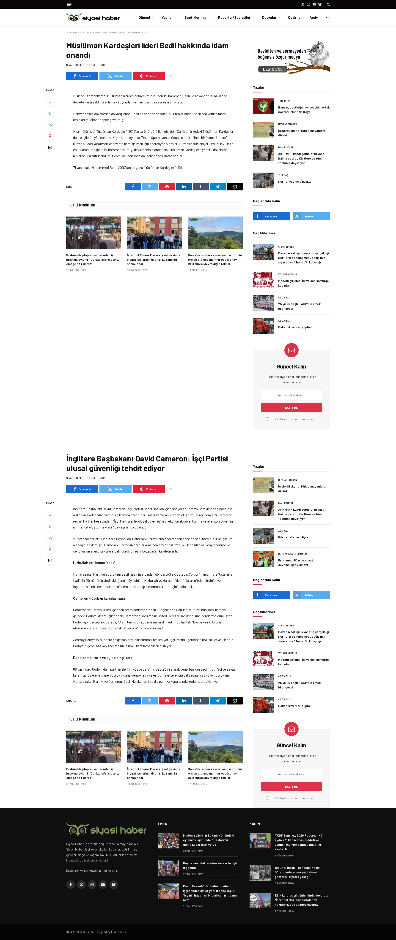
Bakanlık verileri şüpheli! (296, 327)
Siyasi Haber (74, 65)
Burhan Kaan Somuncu (292, 554)
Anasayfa (71, 32)
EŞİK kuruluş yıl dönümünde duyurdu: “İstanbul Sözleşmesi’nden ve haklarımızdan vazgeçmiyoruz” (301, 899)
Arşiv (314, 17)
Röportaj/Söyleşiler (234, 17)
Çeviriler (295, 17)
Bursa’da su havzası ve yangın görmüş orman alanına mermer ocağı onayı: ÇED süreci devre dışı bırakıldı (215, 259)
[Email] (50, 147)
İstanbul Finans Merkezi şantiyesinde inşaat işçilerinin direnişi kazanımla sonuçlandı (153, 259)
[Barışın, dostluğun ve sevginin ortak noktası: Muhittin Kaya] (263, 106)
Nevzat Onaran (287, 124)
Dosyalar (269, 17)
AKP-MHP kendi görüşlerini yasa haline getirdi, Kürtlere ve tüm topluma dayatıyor (301, 158)
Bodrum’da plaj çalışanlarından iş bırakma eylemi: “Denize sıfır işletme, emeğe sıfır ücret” (92, 259)
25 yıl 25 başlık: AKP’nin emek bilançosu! (299, 306)
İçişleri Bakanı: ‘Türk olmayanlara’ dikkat (302, 133)
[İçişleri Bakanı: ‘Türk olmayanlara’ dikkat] (263, 130)
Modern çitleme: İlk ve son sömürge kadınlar (303, 283)
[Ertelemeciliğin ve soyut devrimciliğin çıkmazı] (263, 559)
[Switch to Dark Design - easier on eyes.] (327, 17)
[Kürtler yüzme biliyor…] (263, 180)
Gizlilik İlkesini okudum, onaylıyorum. (293, 419)
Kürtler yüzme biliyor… (294, 181)
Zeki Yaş (283, 175)
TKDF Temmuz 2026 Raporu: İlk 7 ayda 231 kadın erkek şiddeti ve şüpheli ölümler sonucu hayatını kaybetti (298, 842)
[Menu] (69, 4)
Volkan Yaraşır (287, 274)
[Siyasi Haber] (93, 17)
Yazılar (167, 17)
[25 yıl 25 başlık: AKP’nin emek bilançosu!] (263, 303)
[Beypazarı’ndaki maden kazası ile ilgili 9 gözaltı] (168, 868)
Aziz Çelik (284, 297)
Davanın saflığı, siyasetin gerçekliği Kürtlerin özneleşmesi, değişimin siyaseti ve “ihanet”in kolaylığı (303, 257)
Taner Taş (284, 101)
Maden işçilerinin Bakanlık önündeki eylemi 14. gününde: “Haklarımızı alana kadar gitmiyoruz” (208, 839)
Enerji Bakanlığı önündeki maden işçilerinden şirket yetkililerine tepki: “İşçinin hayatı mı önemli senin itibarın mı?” (210, 893)
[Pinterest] (50, 136)
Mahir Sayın (285, 147)
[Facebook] (50, 102)
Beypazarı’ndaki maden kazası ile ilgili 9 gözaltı (210, 865)
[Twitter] (50, 113)
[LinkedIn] (50, 124)
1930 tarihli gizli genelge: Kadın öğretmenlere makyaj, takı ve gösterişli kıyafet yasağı (297, 872)
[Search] (328, 4)
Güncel (144, 17)
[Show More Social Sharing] (170, 76)
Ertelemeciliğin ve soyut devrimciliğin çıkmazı (295, 562)
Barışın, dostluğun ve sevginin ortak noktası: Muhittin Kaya (304, 109)
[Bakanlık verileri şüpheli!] (263, 326)
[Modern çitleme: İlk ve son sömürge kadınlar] (263, 280)
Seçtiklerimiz (195, 17)
